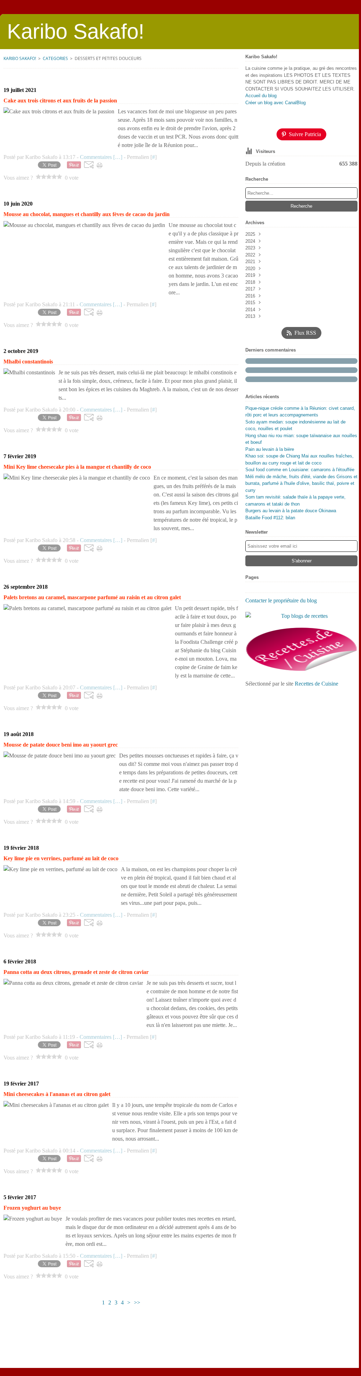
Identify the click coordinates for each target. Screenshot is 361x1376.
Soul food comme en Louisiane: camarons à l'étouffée (299, 469)
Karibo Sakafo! (20, 58)
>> (137, 1302)
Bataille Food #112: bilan (270, 517)
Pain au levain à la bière (269, 449)
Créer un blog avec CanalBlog (275, 102)
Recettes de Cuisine (316, 684)
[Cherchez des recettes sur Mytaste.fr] (301, 616)
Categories (55, 58)
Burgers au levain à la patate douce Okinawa (290, 510)
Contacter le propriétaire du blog (281, 600)
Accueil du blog (261, 95)
